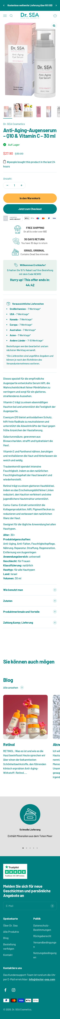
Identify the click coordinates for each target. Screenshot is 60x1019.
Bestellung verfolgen (9, 946)
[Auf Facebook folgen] (5, 990)
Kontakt (7, 954)
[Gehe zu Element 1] (7, 112)
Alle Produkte (11, 931)
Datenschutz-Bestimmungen (42, 927)
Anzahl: (7, 178)
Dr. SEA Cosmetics (14, 123)
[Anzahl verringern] (7, 185)
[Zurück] (3, 5)
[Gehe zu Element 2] (17, 111)
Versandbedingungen (44, 944)
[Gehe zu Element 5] (48, 112)
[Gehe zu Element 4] (38, 112)
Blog (5, 937)
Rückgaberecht (42, 936)
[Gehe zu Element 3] (28, 111)
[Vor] (56, 5)
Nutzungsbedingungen (44, 955)
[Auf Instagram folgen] (13, 990)
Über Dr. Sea (10, 925)
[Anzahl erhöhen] (21, 185)
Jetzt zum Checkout (30, 208)
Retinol (9, 744)
